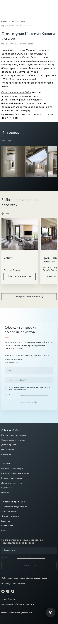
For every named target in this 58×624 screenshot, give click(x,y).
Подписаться (29, 566)
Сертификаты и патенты (13, 440)
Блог (3, 531)
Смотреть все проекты (27, 297)
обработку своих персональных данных (32, 387)
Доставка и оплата (10, 516)
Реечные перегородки (11, 478)
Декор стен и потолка (11, 483)
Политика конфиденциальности (16, 613)
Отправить (27, 402)
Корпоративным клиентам (14, 435)
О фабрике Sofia (10, 430)
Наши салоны (7, 449)
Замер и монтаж (9, 512)
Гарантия (5, 521)
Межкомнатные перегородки (15, 473)
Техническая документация (14, 507)
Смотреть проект (17, 276)
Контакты (6, 454)
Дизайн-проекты (9, 445)
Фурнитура (6, 488)
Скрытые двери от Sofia (16, 92)
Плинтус (5, 492)
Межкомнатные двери (12, 469)
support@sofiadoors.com (13, 584)
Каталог (5, 464)
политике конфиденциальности (18, 389)
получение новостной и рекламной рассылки (34, 395)
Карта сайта (7, 526)
